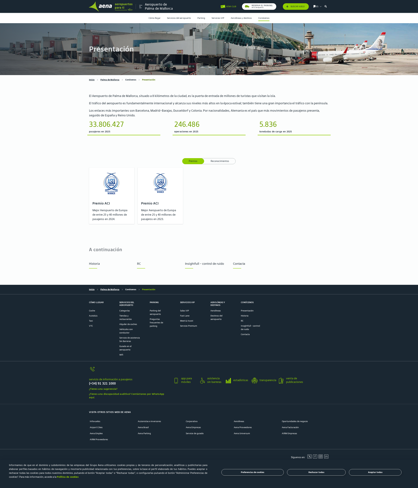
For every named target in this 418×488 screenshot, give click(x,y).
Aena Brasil (143, 427)
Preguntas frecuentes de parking (156, 322)
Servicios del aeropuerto (179, 18)
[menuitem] (154, 18)
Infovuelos (95, 421)
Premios (193, 161)
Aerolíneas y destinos (241, 18)
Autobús (93, 315)
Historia (94, 264)
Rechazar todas (316, 472)
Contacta (239, 264)
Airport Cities (96, 427)
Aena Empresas (193, 427)
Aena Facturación (290, 427)
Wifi (121, 354)
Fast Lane (184, 315)
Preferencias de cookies (252, 472)
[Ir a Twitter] (309, 458)
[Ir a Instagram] (320, 458)
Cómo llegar (155, 18)
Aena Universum (242, 433)
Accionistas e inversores (149, 421)
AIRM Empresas (289, 433)
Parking (201, 18)
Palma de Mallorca (109, 79)
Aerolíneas (215, 310)
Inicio (92, 79)
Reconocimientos (220, 161)
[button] (140, 6)
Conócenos (263, 18)
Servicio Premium (188, 325)
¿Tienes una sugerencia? (103, 388)
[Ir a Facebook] (315, 458)
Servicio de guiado (195, 433)
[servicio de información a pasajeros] (129, 371)
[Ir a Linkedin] (326, 458)
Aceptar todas (375, 472)
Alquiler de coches (128, 324)
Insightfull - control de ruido (204, 264)
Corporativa (191, 421)
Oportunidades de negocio (295, 421)
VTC (91, 325)
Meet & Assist (186, 320)
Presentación (247, 310)
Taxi (91, 320)
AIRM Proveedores (99, 439)
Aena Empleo (96, 433)
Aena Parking (144, 433)
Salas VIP (184, 310)
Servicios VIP (218, 18)
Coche (92, 310)
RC (139, 264)
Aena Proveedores (243, 427)
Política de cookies (68, 476)
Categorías (124, 310)
